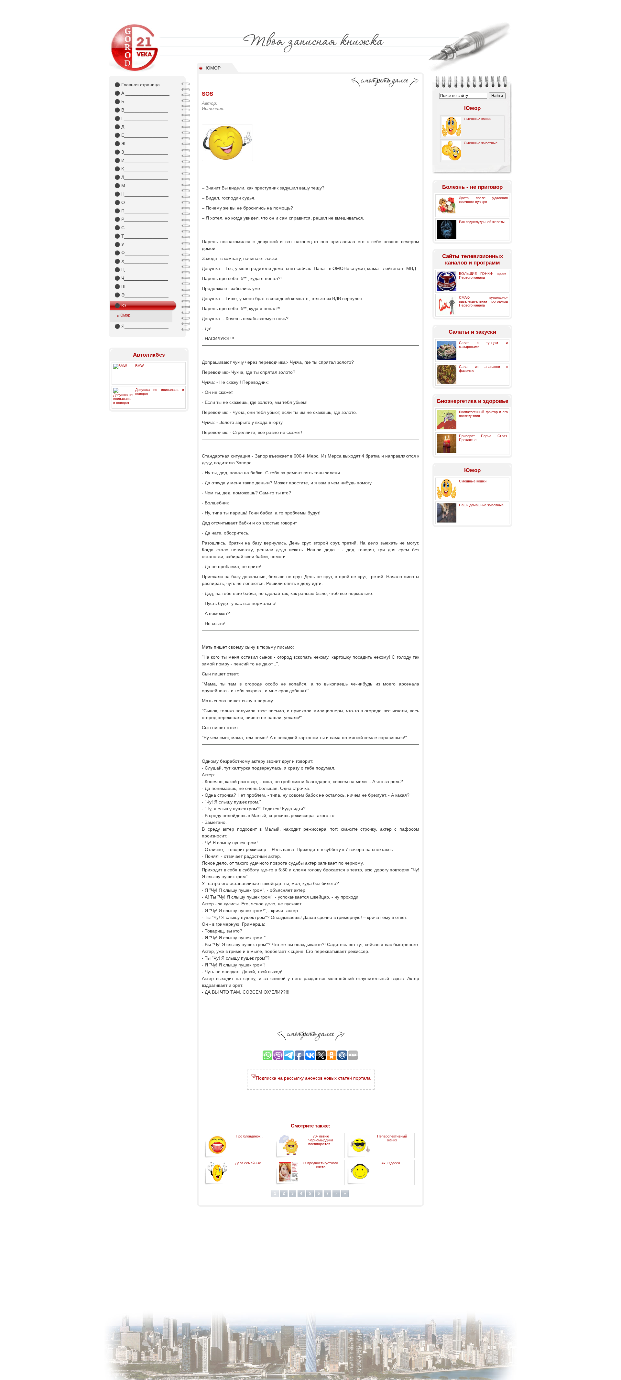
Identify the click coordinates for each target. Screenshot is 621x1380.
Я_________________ (141, 326)
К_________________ (141, 168)
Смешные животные (480, 143)
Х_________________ (141, 261)
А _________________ (141, 93)
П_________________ (141, 210)
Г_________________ (141, 118)
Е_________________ (141, 135)
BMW (139, 366)
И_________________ (141, 160)
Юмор (124, 315)
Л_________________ (141, 177)
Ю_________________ (142, 305)
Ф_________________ (141, 252)
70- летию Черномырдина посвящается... (320, 1140)
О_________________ (141, 202)
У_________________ (141, 244)
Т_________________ (141, 236)
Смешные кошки (477, 119)
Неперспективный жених (392, 1138)
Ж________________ (140, 143)
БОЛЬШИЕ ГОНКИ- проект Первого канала (483, 275)
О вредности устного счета (320, 1165)
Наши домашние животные (481, 505)
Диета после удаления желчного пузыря (483, 200)
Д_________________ (141, 126)
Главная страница (137, 84)
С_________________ (141, 227)
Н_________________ (141, 194)
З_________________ (141, 152)
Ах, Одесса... (392, 1163)
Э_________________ (141, 294)
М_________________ (141, 185)
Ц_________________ (141, 269)
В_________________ (141, 110)
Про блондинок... (249, 1136)
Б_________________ (141, 101)
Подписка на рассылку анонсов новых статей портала (313, 1078)
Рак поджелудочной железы (482, 222)
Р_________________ (141, 219)
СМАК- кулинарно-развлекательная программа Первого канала (483, 301)
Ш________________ (140, 286)
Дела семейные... (249, 1163)
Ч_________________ (141, 278)
